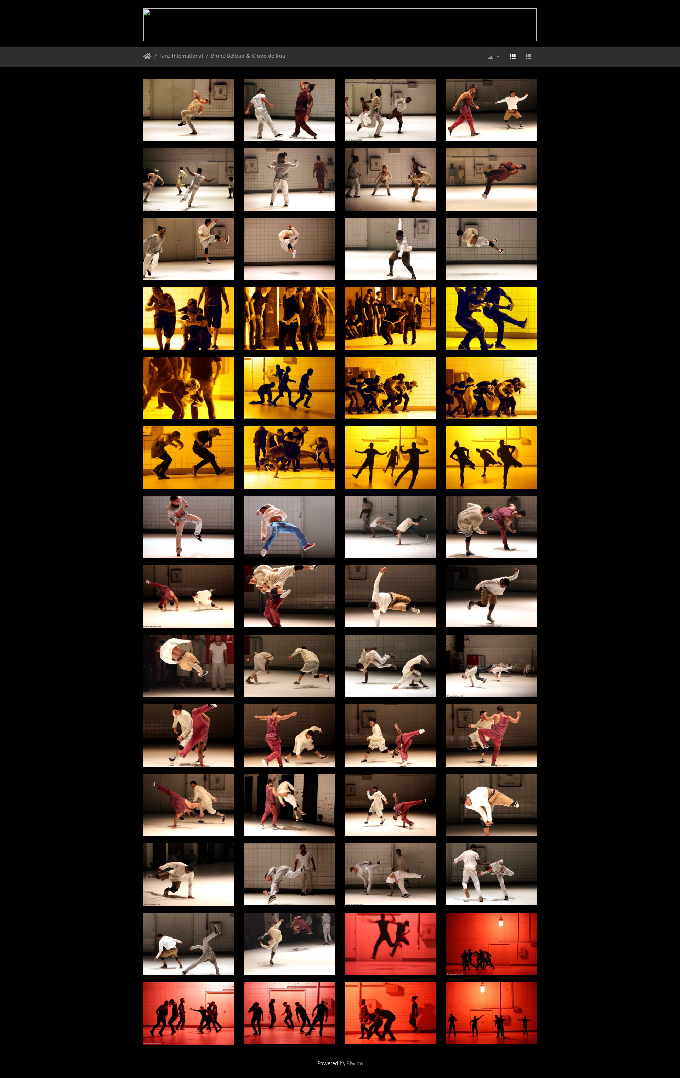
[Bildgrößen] (493, 57)
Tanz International (181, 55)
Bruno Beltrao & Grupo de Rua (248, 55)
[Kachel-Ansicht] (512, 57)
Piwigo (354, 1063)
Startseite (147, 56)
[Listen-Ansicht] (528, 57)
